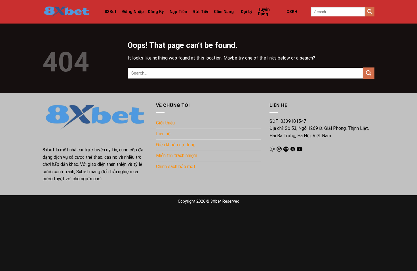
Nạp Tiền (178, 11)
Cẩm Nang (224, 11)
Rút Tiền (201, 11)
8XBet (110, 11)
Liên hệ (163, 133)
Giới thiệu (165, 123)
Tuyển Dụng (264, 11)
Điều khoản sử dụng (175, 144)
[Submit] (369, 12)
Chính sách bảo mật (175, 166)
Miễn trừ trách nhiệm (176, 155)
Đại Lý (246, 11)
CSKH (292, 11)
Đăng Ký (156, 11)
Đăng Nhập (133, 11)
